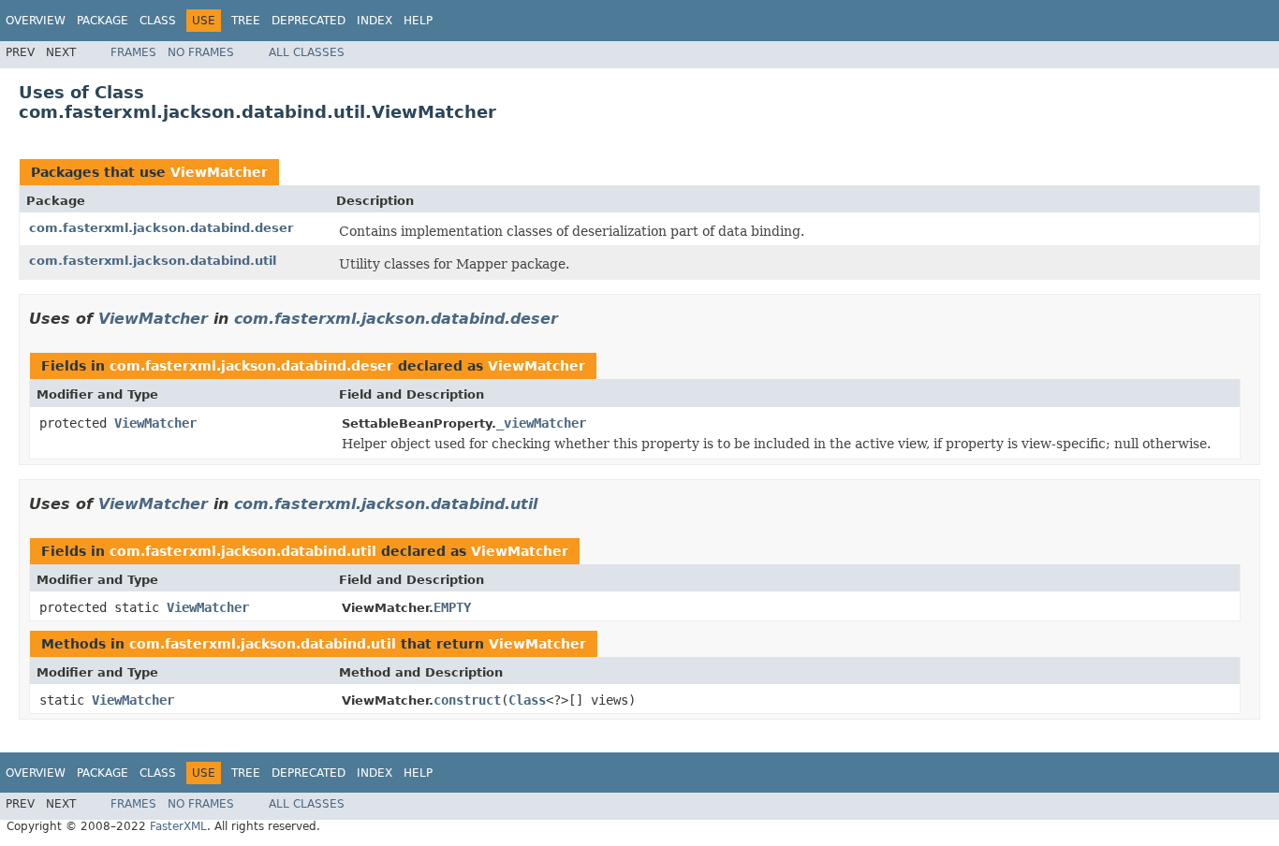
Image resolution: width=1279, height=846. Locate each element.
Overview (36, 20)
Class (158, 20)
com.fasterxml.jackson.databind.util (152, 261)
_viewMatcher (541, 423)
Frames (133, 52)
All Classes (307, 52)
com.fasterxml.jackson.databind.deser (161, 228)
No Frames (201, 52)
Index (374, 20)
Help (418, 20)
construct (467, 700)
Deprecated (308, 20)
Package (102, 20)
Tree (245, 20)
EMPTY (452, 607)
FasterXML (178, 826)
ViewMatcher (219, 172)
